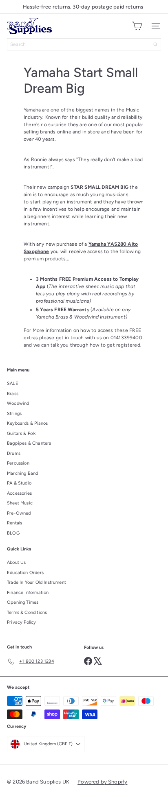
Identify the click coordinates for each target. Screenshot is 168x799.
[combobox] (84, 44)
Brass (12, 393)
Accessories (19, 493)
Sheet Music (20, 503)
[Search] (155, 44)
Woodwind (18, 403)
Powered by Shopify (102, 782)
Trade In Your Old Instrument (36, 582)
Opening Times (22, 602)
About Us (16, 562)
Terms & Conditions (27, 612)
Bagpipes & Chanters (29, 443)
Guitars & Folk (21, 433)
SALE (12, 383)
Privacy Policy (21, 622)
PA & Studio (19, 483)
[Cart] (137, 26)
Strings (14, 413)
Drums (13, 453)
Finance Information (28, 592)
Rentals (14, 523)
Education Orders (25, 572)
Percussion (18, 463)
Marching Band (22, 473)
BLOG (13, 533)
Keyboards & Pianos (27, 423)
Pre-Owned (19, 513)
